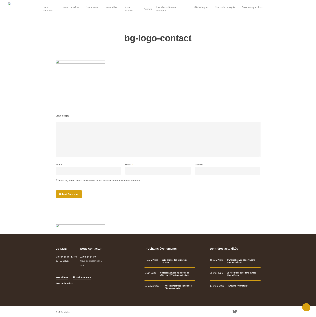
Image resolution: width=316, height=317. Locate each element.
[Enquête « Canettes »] (235, 286)
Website (199, 164)
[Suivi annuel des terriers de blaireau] (170, 261)
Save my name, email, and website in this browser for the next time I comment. (100, 180)
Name (59, 164)
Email (128, 164)
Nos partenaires (64, 283)
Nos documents (82, 277)
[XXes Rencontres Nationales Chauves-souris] (170, 287)
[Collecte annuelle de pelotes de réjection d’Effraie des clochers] (170, 274)
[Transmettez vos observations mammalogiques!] (235, 261)
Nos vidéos (62, 277)
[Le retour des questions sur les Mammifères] (235, 274)
